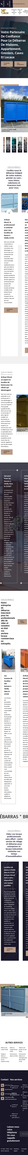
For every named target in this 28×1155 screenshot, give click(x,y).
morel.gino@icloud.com (11, 1093)
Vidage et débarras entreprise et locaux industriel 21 (18, 144)
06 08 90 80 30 (8, 1089)
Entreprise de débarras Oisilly (14, 1055)
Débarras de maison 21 (19, 12)
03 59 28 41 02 (8, 1085)
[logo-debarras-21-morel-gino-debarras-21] (5, 12)
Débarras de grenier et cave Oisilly (23, 1049)
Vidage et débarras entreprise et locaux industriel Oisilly (5, 1058)
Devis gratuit (22, 621)
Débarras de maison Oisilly (4, 1048)
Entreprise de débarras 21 (14, 12)
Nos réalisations (20, 64)
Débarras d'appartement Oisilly (13, 1049)
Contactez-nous (7, 64)
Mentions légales (16, 1150)
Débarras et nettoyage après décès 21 (24, 146)
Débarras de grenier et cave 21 (6, 147)
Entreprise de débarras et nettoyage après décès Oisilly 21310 (23, 1058)
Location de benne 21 (12, 147)
